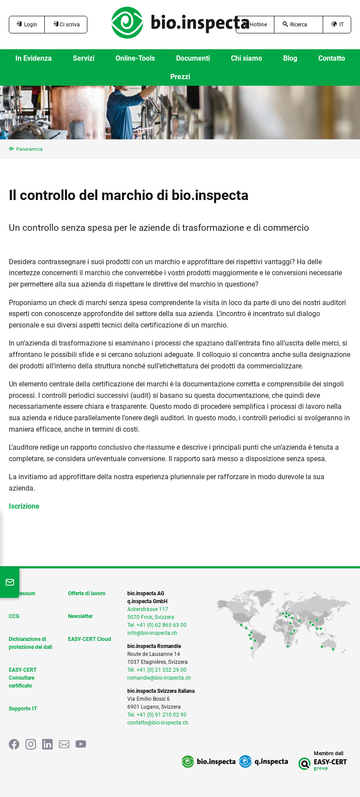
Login (29, 25)
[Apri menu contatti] (9, 582)
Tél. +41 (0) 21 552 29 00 (157, 670)
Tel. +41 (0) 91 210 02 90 (157, 715)
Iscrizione (24, 506)
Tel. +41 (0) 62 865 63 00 (157, 625)
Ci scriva (69, 25)
